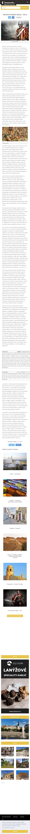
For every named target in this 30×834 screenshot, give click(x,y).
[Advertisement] (15, 636)
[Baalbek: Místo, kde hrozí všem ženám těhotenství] (22, 775)
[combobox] (11, 7)
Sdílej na (11, 444)
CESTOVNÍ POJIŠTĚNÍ (6, 816)
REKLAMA (22, 816)
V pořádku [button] (15, 831)
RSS (2, 819)
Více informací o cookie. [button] (8, 827)
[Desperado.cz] (8, 2)
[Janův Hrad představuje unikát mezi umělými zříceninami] (7, 763)
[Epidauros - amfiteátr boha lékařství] (22, 751)
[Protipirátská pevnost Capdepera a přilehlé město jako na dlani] (7, 775)
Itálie (22, 85)
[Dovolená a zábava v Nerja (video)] (7, 751)
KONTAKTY (15, 816)
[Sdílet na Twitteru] (9, 17)
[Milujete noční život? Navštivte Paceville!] (22, 763)
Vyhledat (24, 7)
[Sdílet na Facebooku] (13, 17)
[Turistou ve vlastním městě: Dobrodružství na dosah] (15, 729)
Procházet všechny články (14, 616)
